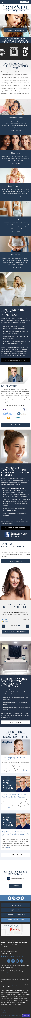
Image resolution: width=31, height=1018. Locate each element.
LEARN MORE (15, 130)
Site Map (3, 1012)
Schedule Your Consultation (15, 360)
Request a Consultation (15, 919)
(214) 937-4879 (7, 949)
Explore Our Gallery (15, 561)
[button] (2, 2)
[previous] (3, 626)
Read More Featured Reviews (15, 631)
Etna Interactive (5, 973)
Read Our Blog (15, 854)
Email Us (16, 910)
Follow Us (15, 886)
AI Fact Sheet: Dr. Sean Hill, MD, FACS (11, 1015)
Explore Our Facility (15, 722)
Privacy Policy (5, 1010)
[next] (27, 626)
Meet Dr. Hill (15, 424)
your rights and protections (15, 984)
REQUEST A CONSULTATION (15, 30)
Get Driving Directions (16, 915)
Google (6, 621)
